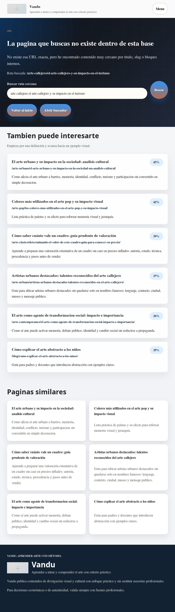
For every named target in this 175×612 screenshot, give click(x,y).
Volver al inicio (22, 110)
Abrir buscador (55, 110)
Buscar (159, 90)
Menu (160, 8)
